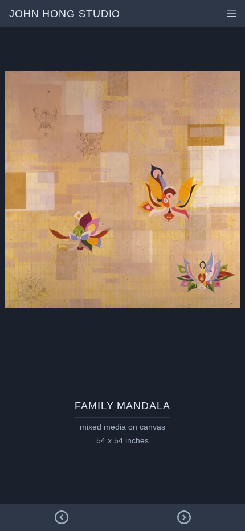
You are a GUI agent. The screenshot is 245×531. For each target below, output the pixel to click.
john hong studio (64, 13)
